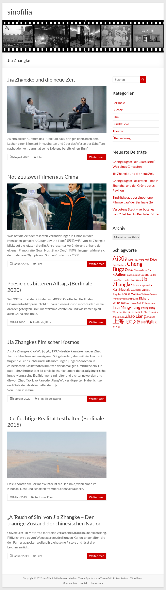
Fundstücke (121, 124)
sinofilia (19, 11)
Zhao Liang (135, 316)
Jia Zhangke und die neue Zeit (41, 79)
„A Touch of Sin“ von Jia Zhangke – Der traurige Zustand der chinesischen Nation (54, 520)
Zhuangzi (150, 316)
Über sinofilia (70, 583)
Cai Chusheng (119, 265)
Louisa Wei (129, 294)
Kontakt (84, 583)
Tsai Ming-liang (126, 307)
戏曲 (150, 322)
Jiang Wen (135, 280)
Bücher (117, 110)
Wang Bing (148, 307)
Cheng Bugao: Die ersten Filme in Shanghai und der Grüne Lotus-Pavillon (136, 185)
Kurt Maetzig (121, 289)
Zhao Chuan (119, 316)
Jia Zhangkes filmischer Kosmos (43, 342)
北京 (128, 322)
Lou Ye (140, 294)
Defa (130, 270)
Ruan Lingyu (130, 303)
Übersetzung (53, 398)
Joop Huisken (146, 285)
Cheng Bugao (128, 266)
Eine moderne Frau (143, 270)
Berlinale (38, 322)
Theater (118, 131)
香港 (117, 326)
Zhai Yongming (151, 312)
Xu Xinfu (139, 312)
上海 (118, 321)
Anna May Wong (136, 259)
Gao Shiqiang (133, 275)
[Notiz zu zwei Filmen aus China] (56, 185)
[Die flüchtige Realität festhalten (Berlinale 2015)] (56, 433)
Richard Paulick (130, 298)
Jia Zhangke (130, 281)
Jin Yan (135, 285)
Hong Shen (118, 280)
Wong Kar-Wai (120, 312)
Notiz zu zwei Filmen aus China (42, 176)
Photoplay (118, 298)
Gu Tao (153, 275)
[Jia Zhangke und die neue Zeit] (56, 88)
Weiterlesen (96, 157)
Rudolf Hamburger (146, 303)
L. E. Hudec (136, 289)
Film (40, 157)
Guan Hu (144, 275)
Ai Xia (120, 258)
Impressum (97, 583)
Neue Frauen (150, 294)
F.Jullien (119, 274)
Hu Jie (127, 280)
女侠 (136, 322)
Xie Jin (131, 312)
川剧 (143, 322)
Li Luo (145, 289)
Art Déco (151, 259)
